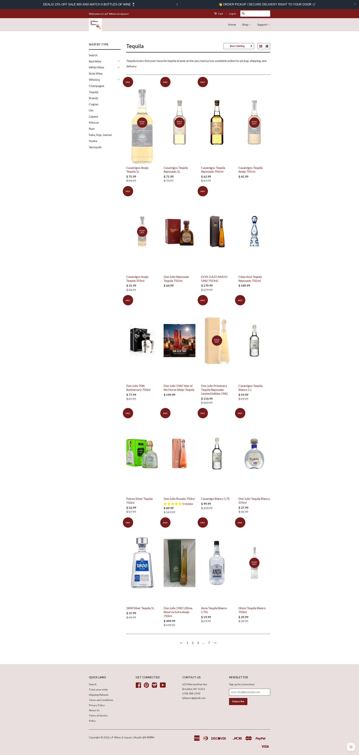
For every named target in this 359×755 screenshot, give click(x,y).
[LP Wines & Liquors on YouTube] (163, 686)
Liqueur (93, 116)
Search (93, 55)
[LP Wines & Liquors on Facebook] (138, 686)
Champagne (96, 86)
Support (262, 24)
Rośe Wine (95, 73)
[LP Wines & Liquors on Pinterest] (146, 686)
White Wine (96, 67)
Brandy (93, 98)
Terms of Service (98, 715)
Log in (232, 13)
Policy (92, 720)
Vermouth (95, 147)
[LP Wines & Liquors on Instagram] (154, 686)
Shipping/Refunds (98, 694)
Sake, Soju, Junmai (100, 134)
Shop (245, 24)
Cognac (94, 104)
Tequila (93, 92)
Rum (92, 128)
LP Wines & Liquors (121, 737)
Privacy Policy (97, 705)
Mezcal (94, 122)
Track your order (98, 689)
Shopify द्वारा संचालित (144, 737)
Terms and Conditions (101, 700)
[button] (173, 503)
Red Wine (95, 61)
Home (232, 24)
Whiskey (94, 79)
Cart (220, 13)
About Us (94, 710)
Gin (91, 110)
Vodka (93, 141)
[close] (355, 4)
